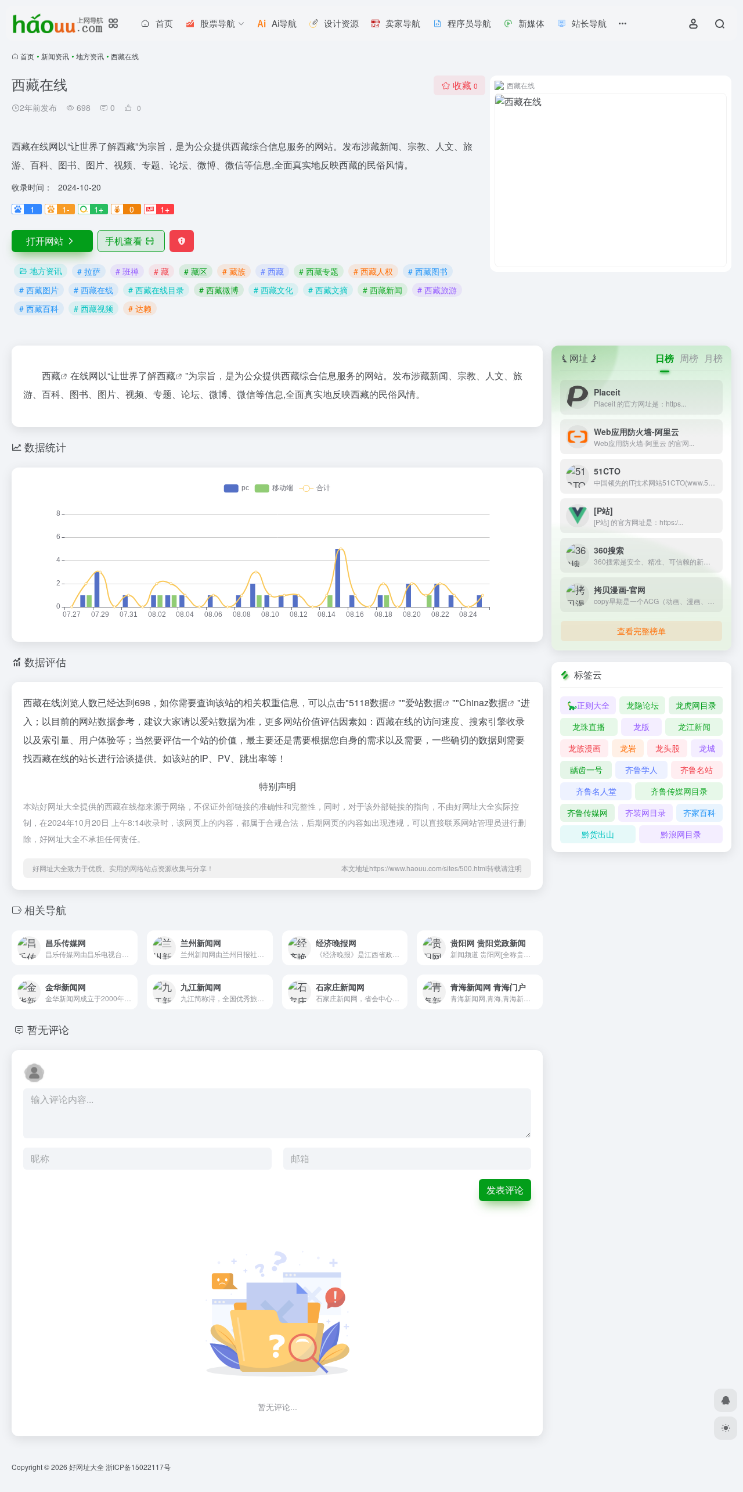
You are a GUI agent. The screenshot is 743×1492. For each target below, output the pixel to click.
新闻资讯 (55, 56)
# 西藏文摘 (328, 290)
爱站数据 (423, 702)
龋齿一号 (586, 769)
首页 (27, 56)
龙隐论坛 (642, 705)
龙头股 (667, 748)
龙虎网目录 (696, 705)
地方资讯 (90, 56)
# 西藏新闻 (382, 290)
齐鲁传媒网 (587, 812)
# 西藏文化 (273, 290)
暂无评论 (48, 1029)
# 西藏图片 (39, 290)
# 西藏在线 (93, 290)
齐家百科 (699, 812)
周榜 (689, 358)
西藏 (166, 375)
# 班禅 (127, 271)
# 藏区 (195, 271)
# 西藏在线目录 (156, 290)
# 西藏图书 (428, 271)
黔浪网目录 (681, 834)
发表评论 (505, 1189)
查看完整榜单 (641, 631)
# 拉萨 (88, 271)
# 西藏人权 (373, 271)
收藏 (465, 85)
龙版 (641, 726)
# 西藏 (272, 271)
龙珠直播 (588, 726)
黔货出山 (598, 834)
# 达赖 (140, 308)
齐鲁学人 (641, 769)
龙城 (707, 748)
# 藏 (161, 271)
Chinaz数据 (483, 702)
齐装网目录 (645, 812)
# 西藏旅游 (437, 290)
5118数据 (368, 702)
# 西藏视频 (93, 308)
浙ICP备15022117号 (138, 1467)
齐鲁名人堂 (596, 791)
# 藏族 (234, 271)
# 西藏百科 (39, 308)
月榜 (713, 358)
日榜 (664, 358)
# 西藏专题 (318, 271)
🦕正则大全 (588, 705)
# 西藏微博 (219, 290)
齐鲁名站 (696, 769)
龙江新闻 (694, 726)
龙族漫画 (584, 748)
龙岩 (628, 748)
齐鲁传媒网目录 (679, 791)
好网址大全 (86, 1467)
